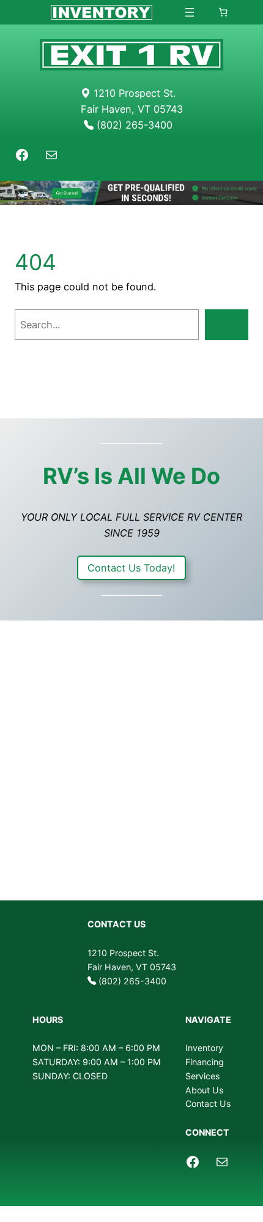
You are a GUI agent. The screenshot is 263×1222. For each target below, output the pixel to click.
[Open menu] (189, 12)
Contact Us (208, 1103)
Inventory (204, 1048)
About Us (204, 1090)
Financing (204, 1062)
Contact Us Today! (131, 568)
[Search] (226, 324)
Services (202, 1076)
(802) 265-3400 (132, 981)
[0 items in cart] (223, 12)
